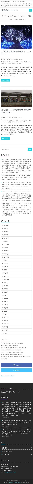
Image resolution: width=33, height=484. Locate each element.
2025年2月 (5, 241)
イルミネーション (8, 61)
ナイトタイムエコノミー (8, 350)
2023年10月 (5, 244)
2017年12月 (5, 317)
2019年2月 (5, 298)
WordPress (11, 482)
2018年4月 (5, 308)
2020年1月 (5, 289)
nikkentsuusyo (18, 59)
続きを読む (6, 80)
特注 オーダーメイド (8, 356)
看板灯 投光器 (18, 356)
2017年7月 (5, 327)
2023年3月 (5, 251)
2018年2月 (5, 314)
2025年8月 (5, 235)
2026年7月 (5, 228)
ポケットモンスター (7, 352)
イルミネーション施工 (18, 343)
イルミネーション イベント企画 (17, 120)
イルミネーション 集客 (18, 122)
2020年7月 (5, 282)
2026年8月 (5, 225)
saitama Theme (17, 482)
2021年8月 (5, 270)
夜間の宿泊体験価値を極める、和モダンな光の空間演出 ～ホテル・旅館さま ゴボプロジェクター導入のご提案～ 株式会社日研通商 (16, 177)
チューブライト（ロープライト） (10, 347)
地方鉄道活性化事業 (18, 352)
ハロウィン (18, 350)
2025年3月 (5, 238)
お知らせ (5, 120)
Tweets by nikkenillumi (7, 376)
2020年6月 (5, 285)
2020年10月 (5, 279)
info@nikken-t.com (9, 1)
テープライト (23, 347)
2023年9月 (5, 247)
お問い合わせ (5, 454)
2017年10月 (5, 324)
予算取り (14, 63)
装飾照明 (5, 359)
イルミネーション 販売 (20, 61)
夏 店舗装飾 (6, 354)
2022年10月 (5, 257)
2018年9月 (5, 301)
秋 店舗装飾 (27, 356)
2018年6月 (5, 305)
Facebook (17, 365)
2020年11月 (5, 276)
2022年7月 (5, 260)
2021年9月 (5, 266)
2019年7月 (5, 295)
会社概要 (4, 448)
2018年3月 (5, 311)
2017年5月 (5, 333)
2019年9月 (5, 292)
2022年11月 (5, 254)
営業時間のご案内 (7, 451)
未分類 (20, 354)
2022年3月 (5, 263)
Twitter (17, 370)
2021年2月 (5, 273)
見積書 (19, 63)
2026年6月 (5, 232)
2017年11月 (5, 320)
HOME (10, 19)
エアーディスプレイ (7, 345)
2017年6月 (5, 330)
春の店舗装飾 (14, 354)
